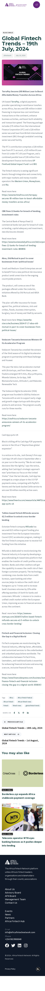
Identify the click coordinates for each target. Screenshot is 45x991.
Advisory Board (13, 893)
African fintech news (24, 702)
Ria (7, 184)
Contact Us (11, 903)
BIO (35, 164)
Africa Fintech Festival (25, 698)
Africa (11, 698)
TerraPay (15, 101)
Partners (9, 918)
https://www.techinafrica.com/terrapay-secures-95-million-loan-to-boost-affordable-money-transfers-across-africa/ (22, 198)
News (8, 914)
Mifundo (29, 526)
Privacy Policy (10, 969)
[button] (36, 4)
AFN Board (10, 896)
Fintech (6, 706)
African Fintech (8, 702)
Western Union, (22, 181)
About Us (10, 889)
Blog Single (8, 33)
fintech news (17, 706)
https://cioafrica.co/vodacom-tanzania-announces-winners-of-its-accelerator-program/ (19, 422)
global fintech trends (32, 706)
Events (8, 911)
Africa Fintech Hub (15, 921)
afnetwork (7, 55)
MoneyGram (34, 181)
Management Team (15, 899)
